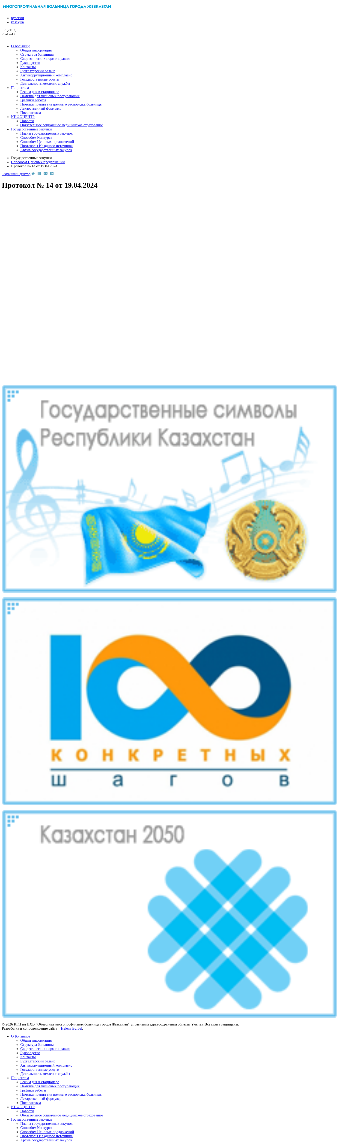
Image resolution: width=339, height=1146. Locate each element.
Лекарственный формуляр (40, 108)
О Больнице (20, 46)
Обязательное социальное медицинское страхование (61, 125)
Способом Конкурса (36, 137)
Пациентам (20, 88)
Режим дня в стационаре (39, 92)
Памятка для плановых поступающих (50, 96)
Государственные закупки (31, 129)
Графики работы (33, 100)
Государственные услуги (39, 79)
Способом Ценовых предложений (47, 142)
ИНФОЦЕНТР (23, 117)
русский (17, 18)
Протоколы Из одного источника (46, 146)
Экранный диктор (16, 174)
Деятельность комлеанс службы (45, 83)
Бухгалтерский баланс (37, 71)
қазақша (17, 22)
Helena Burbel (71, 1028)
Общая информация (36, 50)
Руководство (30, 63)
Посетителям (30, 113)
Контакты (28, 67)
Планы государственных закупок (46, 133)
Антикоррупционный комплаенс (46, 75)
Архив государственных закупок (46, 150)
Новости (27, 121)
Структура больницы (37, 54)
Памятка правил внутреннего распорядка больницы (61, 104)
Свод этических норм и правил (45, 58)
